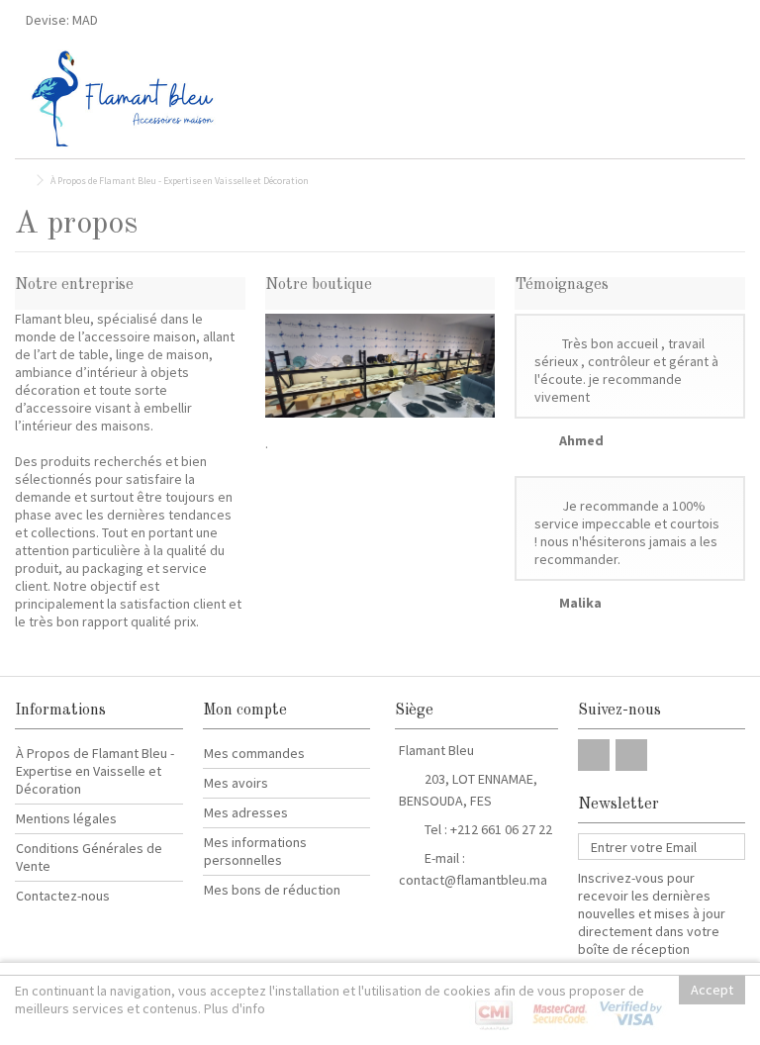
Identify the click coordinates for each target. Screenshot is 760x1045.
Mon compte (245, 710)
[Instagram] (631, 755)
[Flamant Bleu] (296, 98)
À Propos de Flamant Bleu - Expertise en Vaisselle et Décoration (95, 771)
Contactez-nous (63, 895)
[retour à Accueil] (21, 180)
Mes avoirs (236, 783)
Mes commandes (254, 753)
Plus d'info (234, 1008)
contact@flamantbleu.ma (473, 880)
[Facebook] (594, 755)
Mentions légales (66, 818)
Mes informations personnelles (255, 851)
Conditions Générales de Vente (89, 857)
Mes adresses (246, 812)
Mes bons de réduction (272, 890)
